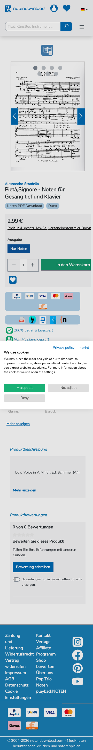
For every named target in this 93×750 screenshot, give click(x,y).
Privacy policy (63, 347)
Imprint (83, 347)
